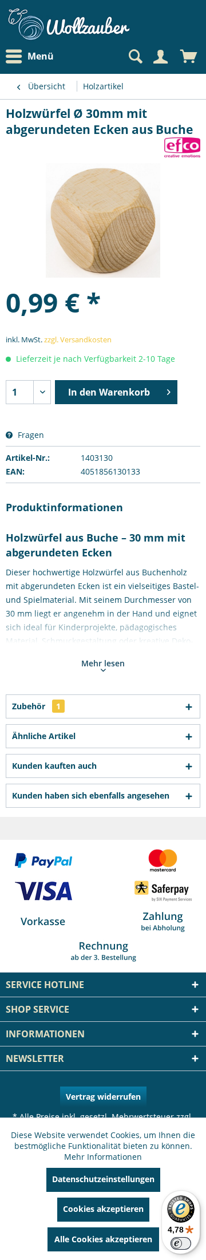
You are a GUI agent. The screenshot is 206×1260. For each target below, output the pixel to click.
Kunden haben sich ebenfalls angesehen (90, 795)
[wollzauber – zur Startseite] (69, 24)
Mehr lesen (103, 663)
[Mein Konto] (160, 57)
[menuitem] (33, 56)
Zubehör (36, 706)
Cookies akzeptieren (103, 1208)
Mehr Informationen (103, 1156)
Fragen (29, 434)
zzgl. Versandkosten (78, 339)
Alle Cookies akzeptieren (103, 1239)
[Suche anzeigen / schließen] (134, 57)
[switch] (181, 1243)
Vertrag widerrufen (103, 1096)
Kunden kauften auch (54, 765)
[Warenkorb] (188, 57)
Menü (40, 56)
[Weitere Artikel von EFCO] (182, 147)
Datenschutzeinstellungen (103, 1179)
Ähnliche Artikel (44, 735)
